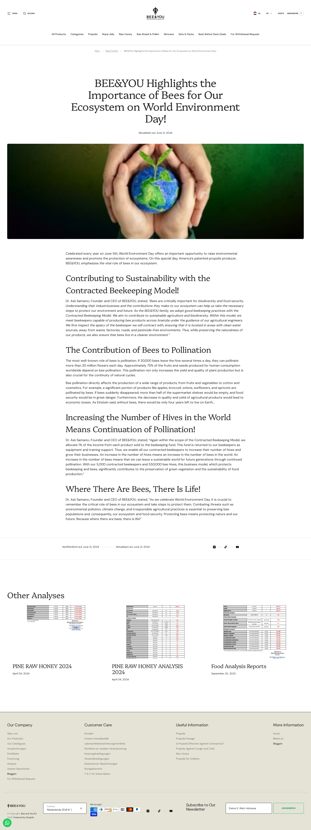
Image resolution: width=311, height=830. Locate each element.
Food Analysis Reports (238, 666)
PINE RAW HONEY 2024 (42, 666)
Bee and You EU (29, 813)
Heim (97, 51)
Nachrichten (112, 51)
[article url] (56, 632)
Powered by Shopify (23, 817)
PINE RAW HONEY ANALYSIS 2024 (147, 668)
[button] (29, 13)
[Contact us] (7, 822)
